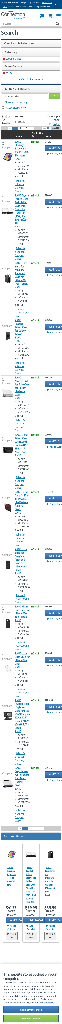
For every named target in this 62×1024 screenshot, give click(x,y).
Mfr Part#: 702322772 (23, 632)
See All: (19, 176)
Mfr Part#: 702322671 (23, 171)
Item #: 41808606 (23, 346)
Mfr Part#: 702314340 (23, 467)
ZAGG (18, 158)
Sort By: (19, 116)
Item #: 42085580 (23, 403)
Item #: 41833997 (23, 292)
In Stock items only (15, 107)
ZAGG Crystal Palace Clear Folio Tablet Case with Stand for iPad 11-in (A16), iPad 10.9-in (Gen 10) (22, 209)
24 (54, 124)
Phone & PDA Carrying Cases (22, 312)
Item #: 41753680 (23, 518)
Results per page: (53, 118)
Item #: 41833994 (23, 578)
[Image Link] (11, 854)
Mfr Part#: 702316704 (24, 238)
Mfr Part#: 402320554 (24, 800)
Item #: (12, 910)
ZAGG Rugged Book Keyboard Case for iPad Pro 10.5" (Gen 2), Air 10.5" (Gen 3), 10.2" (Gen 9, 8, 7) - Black (22, 714)
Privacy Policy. (46, 1002)
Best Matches (20, 122)
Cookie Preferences (31, 1009)
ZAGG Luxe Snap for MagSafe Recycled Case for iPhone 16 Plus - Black (21, 273)
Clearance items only (16, 102)
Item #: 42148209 (23, 164)
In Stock (34, 141)
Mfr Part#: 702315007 (23, 299)
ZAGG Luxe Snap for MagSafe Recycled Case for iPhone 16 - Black (21, 559)
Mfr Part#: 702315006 (24, 585)
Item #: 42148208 (23, 625)
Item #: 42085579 (23, 794)
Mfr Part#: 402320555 (24, 410)
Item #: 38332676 (23, 736)
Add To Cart (17, 920)
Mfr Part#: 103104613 (23, 743)
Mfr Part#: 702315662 (24, 353)
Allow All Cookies (30, 1018)
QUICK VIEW (12, 936)
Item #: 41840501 (23, 231)
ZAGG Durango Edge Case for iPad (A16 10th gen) (22, 148)
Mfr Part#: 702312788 (24, 525)
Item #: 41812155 (22, 460)
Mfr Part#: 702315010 (23, 679)
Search (9, 32)
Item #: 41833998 (23, 672)
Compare (7, 147)
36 (58, 124)
